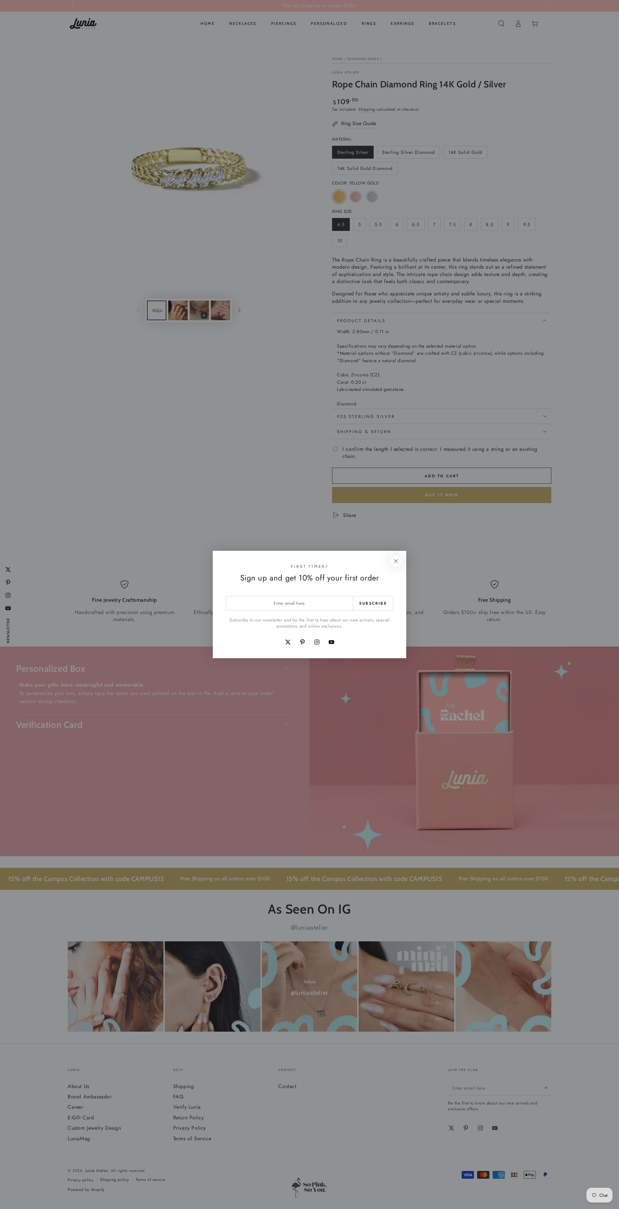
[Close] (396, 561)
